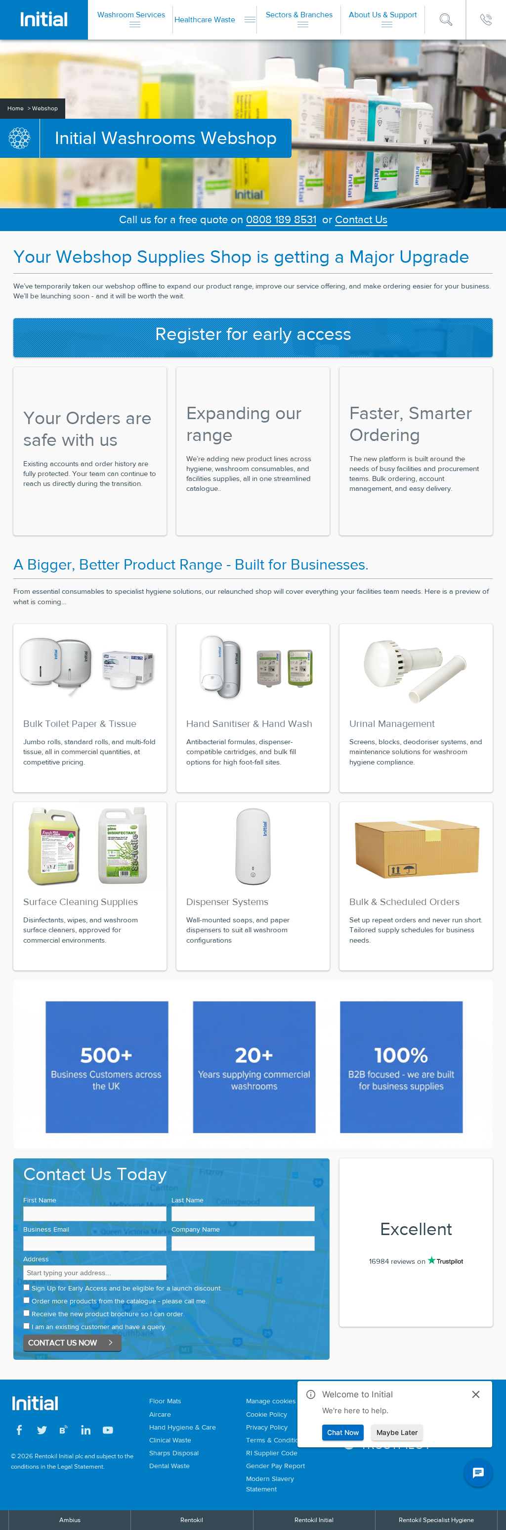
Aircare (160, 1414)
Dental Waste (169, 1466)
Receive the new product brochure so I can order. (108, 1314)
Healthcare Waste (205, 19)
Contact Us (361, 219)
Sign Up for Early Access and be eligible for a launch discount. (127, 1288)
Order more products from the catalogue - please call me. (119, 1301)
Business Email (46, 1229)
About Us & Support (383, 14)
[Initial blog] (63, 1431)
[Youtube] (108, 1431)
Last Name (187, 1200)
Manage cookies (271, 1401)
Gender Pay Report (275, 1466)
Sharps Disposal (174, 1453)
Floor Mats (165, 1401)
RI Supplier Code (271, 1453)
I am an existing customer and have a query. (99, 1327)
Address (36, 1259)
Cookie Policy (266, 1414)
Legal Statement (80, 1466)
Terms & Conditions (276, 1440)
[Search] (446, 20)
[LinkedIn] (85, 1431)
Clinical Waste (170, 1440)
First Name (39, 1200)
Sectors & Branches (299, 14)
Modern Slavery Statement (270, 1483)
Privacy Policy (267, 1427)
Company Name (195, 1229)
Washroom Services (131, 14)
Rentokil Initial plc (59, 1456)
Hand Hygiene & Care (182, 1427)
